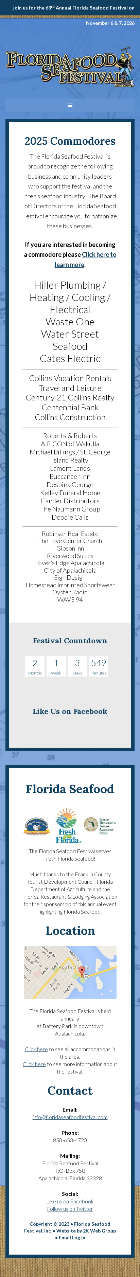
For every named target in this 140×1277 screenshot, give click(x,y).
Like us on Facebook (70, 1201)
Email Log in (72, 1237)
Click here (36, 1049)
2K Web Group (99, 1231)
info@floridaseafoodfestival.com (70, 1117)
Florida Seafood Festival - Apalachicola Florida (69, 69)
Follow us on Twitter (70, 1208)
